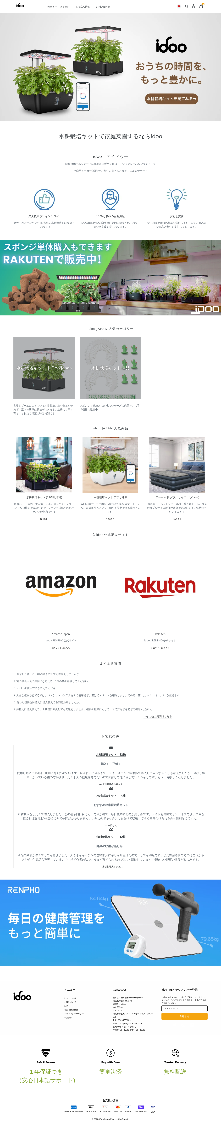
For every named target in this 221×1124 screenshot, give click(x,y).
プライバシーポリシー (74, 1013)
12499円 (44, 519)
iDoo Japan (104, 1119)
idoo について (70, 998)
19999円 (110, 519)
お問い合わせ (70, 1002)
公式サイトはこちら (60, 647)
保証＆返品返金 (71, 1009)
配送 (66, 1006)
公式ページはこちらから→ (110, 927)
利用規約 (68, 1017)
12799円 (177, 519)
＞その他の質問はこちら (158, 716)
